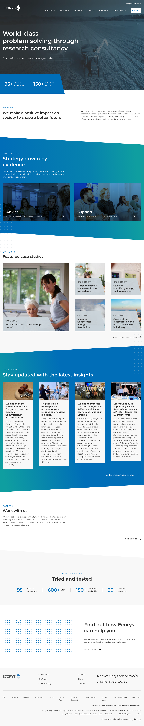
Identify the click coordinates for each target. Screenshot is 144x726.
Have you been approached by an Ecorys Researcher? (116, 705)
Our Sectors (43, 675)
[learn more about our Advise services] (36, 202)
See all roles (131, 539)
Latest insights (119, 10)
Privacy (15, 697)
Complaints (136, 697)
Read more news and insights (120, 475)
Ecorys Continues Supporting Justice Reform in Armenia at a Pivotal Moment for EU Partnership (125, 409)
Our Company (44, 684)
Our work (91, 10)
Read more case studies (125, 337)
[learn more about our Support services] (107, 202)
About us (49, 10)
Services (63, 10)
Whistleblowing (120, 697)
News (80, 679)
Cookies (26, 697)
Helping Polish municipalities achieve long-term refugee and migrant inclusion (53, 409)
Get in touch (90, 649)
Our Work (42, 679)
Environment (91, 697)
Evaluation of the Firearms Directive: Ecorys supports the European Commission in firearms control (16, 410)
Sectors (76, 10)
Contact (136, 10)
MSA (52, 697)
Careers (102, 10)
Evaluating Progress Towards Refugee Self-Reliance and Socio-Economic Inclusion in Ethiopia (90, 409)
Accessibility (40, 697)
